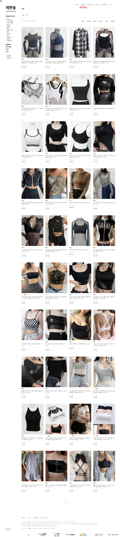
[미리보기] (37, 30)
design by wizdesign (49, 528)
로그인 (77, 4)
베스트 (8, 19)
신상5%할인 (10, 21)
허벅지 (8, 33)
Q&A (7, 49)
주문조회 (97, 4)
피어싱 (8, 24)
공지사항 (8, 47)
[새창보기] (34, 30)
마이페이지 (105, 4)
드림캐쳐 (9, 40)
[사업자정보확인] (94, 523)
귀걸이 (8, 26)
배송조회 (9, 58)
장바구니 (90, 4)
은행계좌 (9, 56)
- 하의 (27, 15)
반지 (8, 31)
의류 (8, 35)
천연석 (8, 38)
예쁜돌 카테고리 (10, 16)
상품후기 (8, 44)
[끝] (71, 503)
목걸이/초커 (10, 30)
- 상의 (23, 15)
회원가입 (83, 4)
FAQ (7, 51)
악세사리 (9, 37)
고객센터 (9, 55)
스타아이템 (10, 22)
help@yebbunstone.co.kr (47, 523)
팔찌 (8, 28)
